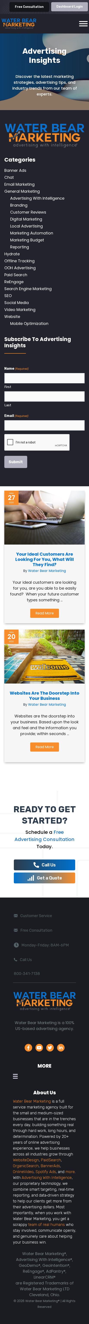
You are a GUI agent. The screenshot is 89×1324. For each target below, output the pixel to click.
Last (7, 405)
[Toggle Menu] (83, 23)
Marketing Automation (31, 233)
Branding (18, 205)
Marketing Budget (27, 240)
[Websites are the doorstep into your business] (44, 682)
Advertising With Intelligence (37, 198)
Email (16, 416)
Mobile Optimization (29, 323)
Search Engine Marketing (28, 288)
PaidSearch (51, 1160)
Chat (9, 177)
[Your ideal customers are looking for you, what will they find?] (44, 543)
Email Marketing (19, 184)
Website (12, 316)
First (7, 387)
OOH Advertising (20, 268)
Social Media (16, 302)
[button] (44, 613)
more (70, 1171)
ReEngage (14, 281)
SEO (8, 295)
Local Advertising (26, 226)
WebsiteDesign (26, 1160)
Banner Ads (15, 170)
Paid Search (15, 275)
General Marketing (22, 191)
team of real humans (46, 1224)
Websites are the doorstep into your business (44, 695)
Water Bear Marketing (47, 570)
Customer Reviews (28, 212)
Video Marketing (19, 309)
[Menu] (16, 1076)
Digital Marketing (26, 219)
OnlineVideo (23, 1171)
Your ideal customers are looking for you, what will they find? (44, 559)
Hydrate (12, 254)
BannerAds (50, 1166)
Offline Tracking (19, 261)
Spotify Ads (45, 1171)
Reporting (19, 247)
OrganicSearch (26, 1166)
